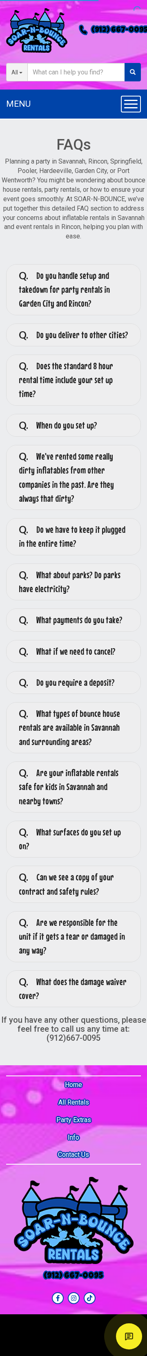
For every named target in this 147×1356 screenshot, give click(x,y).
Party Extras (73, 1120)
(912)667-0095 (73, 1038)
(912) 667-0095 (73, 1276)
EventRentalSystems (89, 1335)
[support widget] (129, 1336)
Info (73, 1137)
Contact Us (73, 1154)
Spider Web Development (93, 1346)
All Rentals (73, 1102)
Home (73, 1085)
